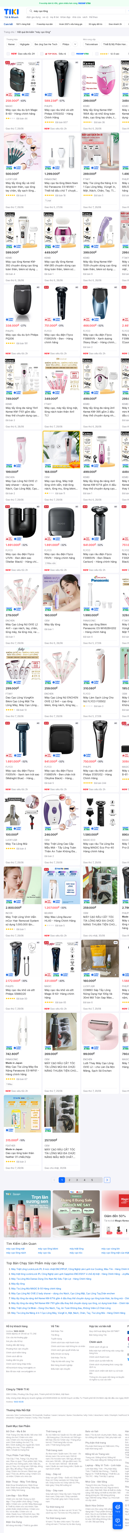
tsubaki (46, 1417)
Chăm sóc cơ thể (19, 1504)
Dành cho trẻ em (19, 1471)
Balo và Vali (91, 1431)
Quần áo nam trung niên (62, 1466)
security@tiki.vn (28, 1371)
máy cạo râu (44, 1253)
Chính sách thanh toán (99, 1357)
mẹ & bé (54, 17)
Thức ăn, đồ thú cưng (20, 1474)
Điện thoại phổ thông (20, 1487)
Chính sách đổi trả (14, 1356)
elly (85, 1415)
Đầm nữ (56, 1435)
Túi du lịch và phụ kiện (101, 1435)
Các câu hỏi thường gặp (17, 1337)
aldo (107, 1415)
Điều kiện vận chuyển (60, 1369)
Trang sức (90, 1457)
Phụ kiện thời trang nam (102, 1447)
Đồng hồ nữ (101, 1457)
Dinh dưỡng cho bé (20, 1442)
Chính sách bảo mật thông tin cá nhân (68, 1346)
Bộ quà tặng (98, 1521)
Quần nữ (65, 1435)
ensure (62, 1415)
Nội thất (98, 1490)
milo (91, 1415)
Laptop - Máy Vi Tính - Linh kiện (103, 1465)
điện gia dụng (33, 17)
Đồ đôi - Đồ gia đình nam (66, 1461)
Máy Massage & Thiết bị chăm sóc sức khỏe (24, 1505)
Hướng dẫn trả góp (14, 1360)
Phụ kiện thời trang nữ (95, 1446)
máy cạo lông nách (16, 1253)
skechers (98, 1415)
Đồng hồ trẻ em (115, 1460)
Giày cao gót (51, 1477)
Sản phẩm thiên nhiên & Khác (22, 1507)
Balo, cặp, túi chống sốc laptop (103, 1436)
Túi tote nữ (62, 1513)
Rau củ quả (16, 1461)
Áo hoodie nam (58, 1459)
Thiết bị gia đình (30, 1525)
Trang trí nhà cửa (93, 1485)
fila (40, 1417)
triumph (113, 1415)
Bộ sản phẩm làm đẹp (22, 1515)
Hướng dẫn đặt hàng (15, 1345)
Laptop (110, 1476)
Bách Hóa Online (94, 1505)
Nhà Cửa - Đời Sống (96, 1481)
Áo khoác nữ (67, 1437)
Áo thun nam (51, 1453)
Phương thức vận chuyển (17, 1349)
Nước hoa (16, 1514)
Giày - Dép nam (54, 1490)
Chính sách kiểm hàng (16, 1352)
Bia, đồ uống (16, 1469)
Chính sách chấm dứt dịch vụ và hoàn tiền (106, 1372)
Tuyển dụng (56, 1339)
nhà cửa (76, 17)
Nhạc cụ (106, 1498)
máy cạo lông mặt (15, 1248)
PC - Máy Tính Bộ (98, 1476)
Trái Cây (10, 1459)
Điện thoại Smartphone (16, 1485)
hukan (28, 1417)
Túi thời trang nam (56, 1518)
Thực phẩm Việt (30, 1461)
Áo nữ (48, 1435)
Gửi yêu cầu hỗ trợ (14, 1341)
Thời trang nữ (53, 1431)
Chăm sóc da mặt (14, 1499)
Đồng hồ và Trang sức (97, 1454)
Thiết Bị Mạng (101, 1474)
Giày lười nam (52, 1494)
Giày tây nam (65, 1494)
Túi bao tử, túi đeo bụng (70, 1524)
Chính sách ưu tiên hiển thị (101, 1361)
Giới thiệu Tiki (57, 1331)
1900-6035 (19, 1331)
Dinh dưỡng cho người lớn (22, 1445)
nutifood (123, 1415)
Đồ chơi (34, 1435)
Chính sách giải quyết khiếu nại (65, 1350)
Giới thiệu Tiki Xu (58, 1357)
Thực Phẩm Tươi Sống (18, 1455)
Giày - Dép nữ (53, 1474)
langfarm (20, 1417)
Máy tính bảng (18, 1490)
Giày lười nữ (69, 1482)
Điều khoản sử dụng (60, 1354)
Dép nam (60, 1496)
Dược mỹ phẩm (31, 1516)
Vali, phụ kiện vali (113, 1437)
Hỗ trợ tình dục (28, 1514)
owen (54, 1415)
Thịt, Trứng (20, 1459)
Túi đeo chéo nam (61, 1521)
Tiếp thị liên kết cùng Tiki (62, 1361)
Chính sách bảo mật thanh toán (65, 1342)
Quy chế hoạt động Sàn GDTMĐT (104, 1331)
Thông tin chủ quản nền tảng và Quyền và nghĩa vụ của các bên (106, 1378)
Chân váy (65, 1440)
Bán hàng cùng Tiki (98, 1335)
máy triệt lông (77, 1248)
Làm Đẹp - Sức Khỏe (17, 1495)
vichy (35, 1417)
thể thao (93, 17)
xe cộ (45, 17)
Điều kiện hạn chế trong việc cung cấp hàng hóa (106, 1351)
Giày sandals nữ (61, 1480)
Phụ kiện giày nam (59, 1499)
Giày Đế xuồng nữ (63, 1485)
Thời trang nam (54, 1450)
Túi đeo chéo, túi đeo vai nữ (58, 1510)
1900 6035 (19, 1402)
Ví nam (49, 1521)
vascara (9, 1415)
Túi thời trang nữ (55, 1506)
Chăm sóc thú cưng (94, 1509)
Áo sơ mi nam (63, 1456)
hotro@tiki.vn (29, 1367)
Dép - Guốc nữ (65, 1477)
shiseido (10, 1417)
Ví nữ (75, 1510)
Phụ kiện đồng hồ (98, 1460)
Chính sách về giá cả (98, 1347)
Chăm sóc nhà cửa (23, 1476)
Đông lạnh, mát (25, 1464)
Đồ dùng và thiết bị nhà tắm (104, 1492)
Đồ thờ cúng (95, 1498)
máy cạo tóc (76, 1253)
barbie (47, 1415)
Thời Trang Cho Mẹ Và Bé (17, 1435)
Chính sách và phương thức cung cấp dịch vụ (106, 1365)
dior (17, 1415)
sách (85, 17)
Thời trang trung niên (60, 1445)
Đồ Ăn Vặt (95, 1516)
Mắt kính (110, 1446)
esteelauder (25, 1415)
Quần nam (63, 1453)
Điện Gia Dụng (14, 1522)
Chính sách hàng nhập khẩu (18, 1364)
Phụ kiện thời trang (95, 1442)
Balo (87, 1435)
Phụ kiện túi (74, 1513)
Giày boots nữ (56, 1482)
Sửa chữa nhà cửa (99, 1487)
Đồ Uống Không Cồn (102, 1519)
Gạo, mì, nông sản (21, 1466)
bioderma (77, 1415)
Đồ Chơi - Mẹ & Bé (16, 1431)
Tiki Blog (55, 1335)
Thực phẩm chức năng (21, 1501)
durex (69, 1415)
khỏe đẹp (65, 17)
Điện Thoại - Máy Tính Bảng (21, 1481)
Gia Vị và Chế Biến (99, 1514)
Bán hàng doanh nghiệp (62, 1365)
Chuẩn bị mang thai (20, 1450)
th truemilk (38, 1415)
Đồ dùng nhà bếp (14, 1525)
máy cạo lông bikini (48, 1248)
